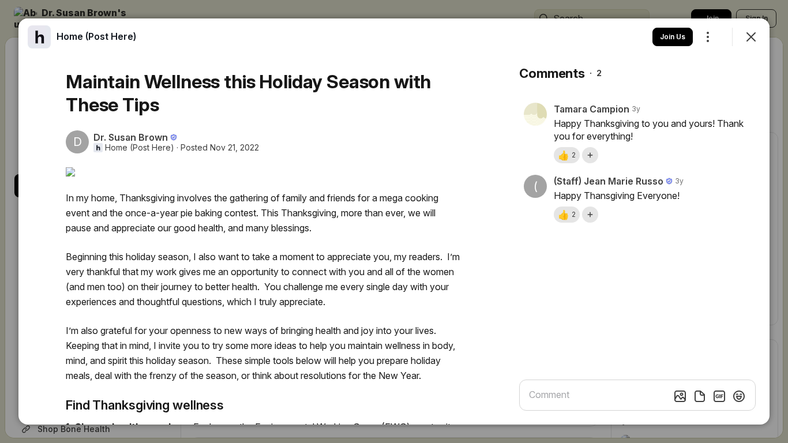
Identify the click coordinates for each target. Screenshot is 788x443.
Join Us (672, 36)
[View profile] (39, 36)
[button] (567, 155)
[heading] (96, 36)
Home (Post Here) (139, 147)
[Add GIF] (719, 396)
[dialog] (394, 221)
